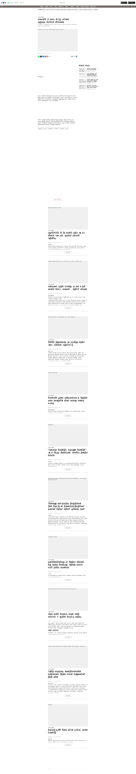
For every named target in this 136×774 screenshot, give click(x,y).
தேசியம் (46, 6)
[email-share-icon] (47, 57)
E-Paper (11, 2)
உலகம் (51, 6)
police (45, 128)
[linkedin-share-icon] (45, 57)
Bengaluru (62, 128)
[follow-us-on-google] (76, 56)
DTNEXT (16, 2)
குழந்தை (40, 128)
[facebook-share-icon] (43, 57)
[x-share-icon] (41, 57)
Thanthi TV (22, 2)
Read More (68, 252)
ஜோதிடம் (67, 6)
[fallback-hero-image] (82, 70)
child (67, 128)
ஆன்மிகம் (72, 6)
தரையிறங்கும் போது (80, 575)
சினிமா (55, 6)
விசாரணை (56, 128)
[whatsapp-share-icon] (39, 57)
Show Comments (58, 199)
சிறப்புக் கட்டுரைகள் (85, 6)
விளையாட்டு (60, 6)
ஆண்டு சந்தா (93, 6)
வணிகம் (77, 6)
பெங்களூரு (50, 128)
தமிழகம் (41, 6)
